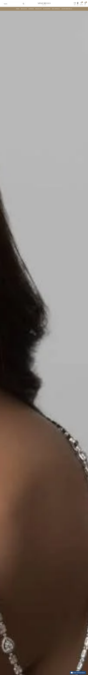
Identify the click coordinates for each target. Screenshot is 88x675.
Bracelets (38, 8)
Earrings (31, 8)
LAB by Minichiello (66, 8)
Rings (17, 8)
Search (23, 3)
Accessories (46, 8)
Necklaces (24, 8)
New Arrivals (56, 8)
